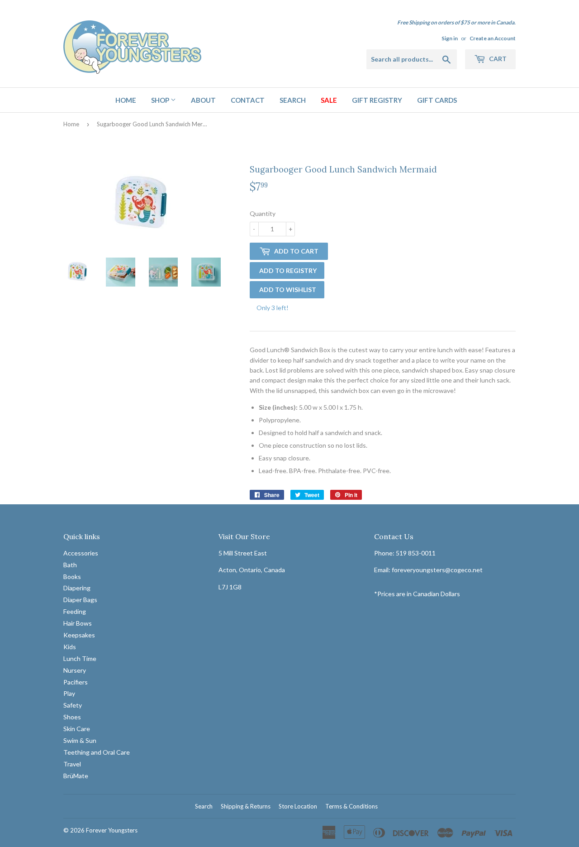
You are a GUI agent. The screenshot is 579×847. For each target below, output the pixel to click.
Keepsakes (79, 635)
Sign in (449, 38)
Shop (161, 100)
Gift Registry (377, 100)
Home (125, 100)
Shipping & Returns (246, 806)
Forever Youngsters (112, 830)
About (203, 100)
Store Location (298, 806)
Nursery (74, 670)
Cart (497, 58)
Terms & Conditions (351, 806)
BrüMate (75, 776)
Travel (72, 764)
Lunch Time (79, 658)
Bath (70, 565)
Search (293, 100)
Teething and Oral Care (96, 752)
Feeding (74, 611)
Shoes (72, 717)
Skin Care (76, 728)
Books (72, 576)
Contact (248, 100)
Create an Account (493, 38)
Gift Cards (437, 100)
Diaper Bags (80, 599)
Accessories (80, 553)
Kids (69, 647)
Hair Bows (77, 623)
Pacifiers (75, 682)
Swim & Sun (79, 740)
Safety (72, 705)
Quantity (262, 213)
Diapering (76, 588)
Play (69, 693)
